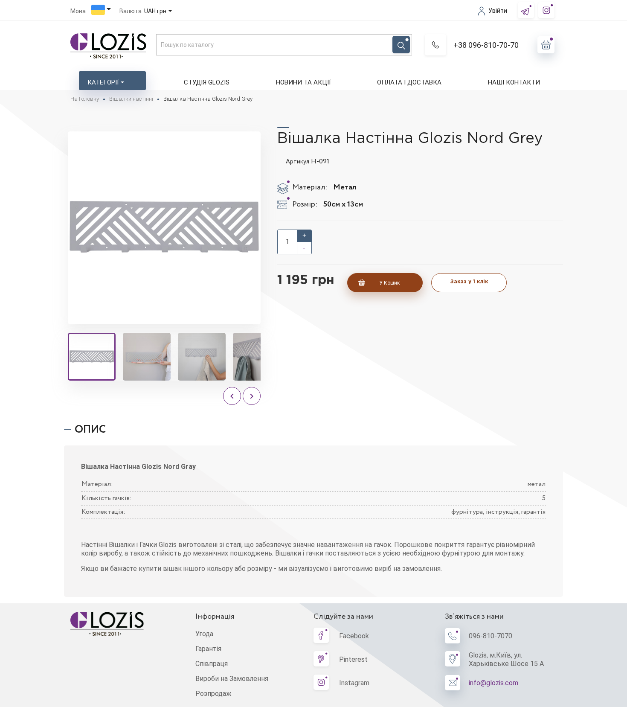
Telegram (526, 10)
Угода (204, 634)
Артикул (297, 161)
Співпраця (211, 664)
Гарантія (208, 649)
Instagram (546, 10)
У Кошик (389, 283)
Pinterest (353, 659)
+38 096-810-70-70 (486, 45)
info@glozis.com (493, 683)
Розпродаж (213, 694)
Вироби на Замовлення (231, 679)
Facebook (354, 636)
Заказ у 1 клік (469, 281)
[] (401, 44)
